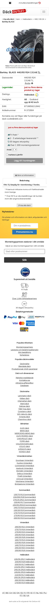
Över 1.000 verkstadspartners (24, 299)
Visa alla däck (8, 19)
